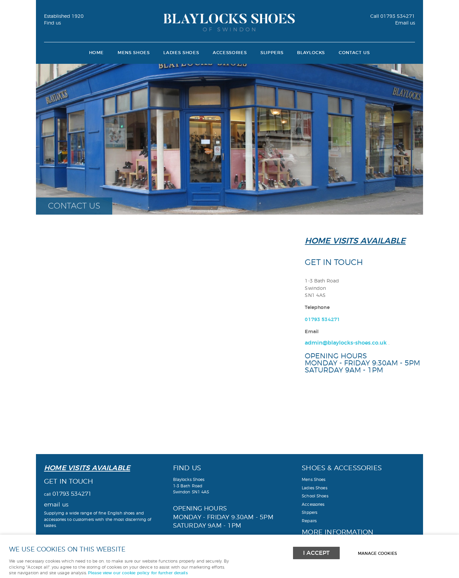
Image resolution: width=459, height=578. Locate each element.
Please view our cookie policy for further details (138, 573)
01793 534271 (392, 16)
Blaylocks (311, 53)
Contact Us (354, 53)
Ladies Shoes (181, 53)
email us (56, 504)
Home (96, 53)
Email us (405, 23)
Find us (52, 23)
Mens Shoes (134, 53)
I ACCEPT (316, 553)
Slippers (271, 53)
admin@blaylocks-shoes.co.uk (346, 343)
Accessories (230, 53)
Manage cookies (377, 553)
